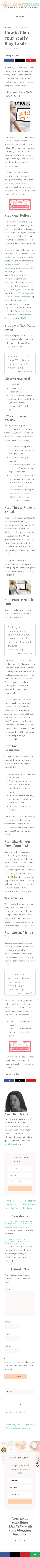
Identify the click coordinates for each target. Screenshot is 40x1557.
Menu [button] (21, 16)
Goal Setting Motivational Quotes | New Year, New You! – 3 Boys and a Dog (18, 1223)
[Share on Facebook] (9, 60)
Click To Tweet (23, 371)
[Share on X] (20, 60)
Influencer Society (12, 264)
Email (7, 1334)
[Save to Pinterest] (31, 60)
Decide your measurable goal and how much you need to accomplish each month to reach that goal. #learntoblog (20, 638)
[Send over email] (35, 1554)
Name (7, 1322)
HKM (23, 318)
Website (7, 1346)
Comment (9, 1289)
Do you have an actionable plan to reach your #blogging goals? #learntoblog (18, 982)
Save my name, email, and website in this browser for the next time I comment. (19, 1365)
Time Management (11, 48)
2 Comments (23, 27)
